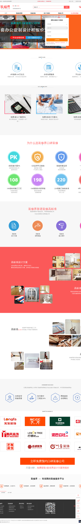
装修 (70, 1)
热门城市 (10, 492)
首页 (6, 13)
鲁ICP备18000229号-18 (4, 522)
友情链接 (3, 492)
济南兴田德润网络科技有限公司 (28, 520)
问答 (72, 1)
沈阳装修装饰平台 (17, 8)
